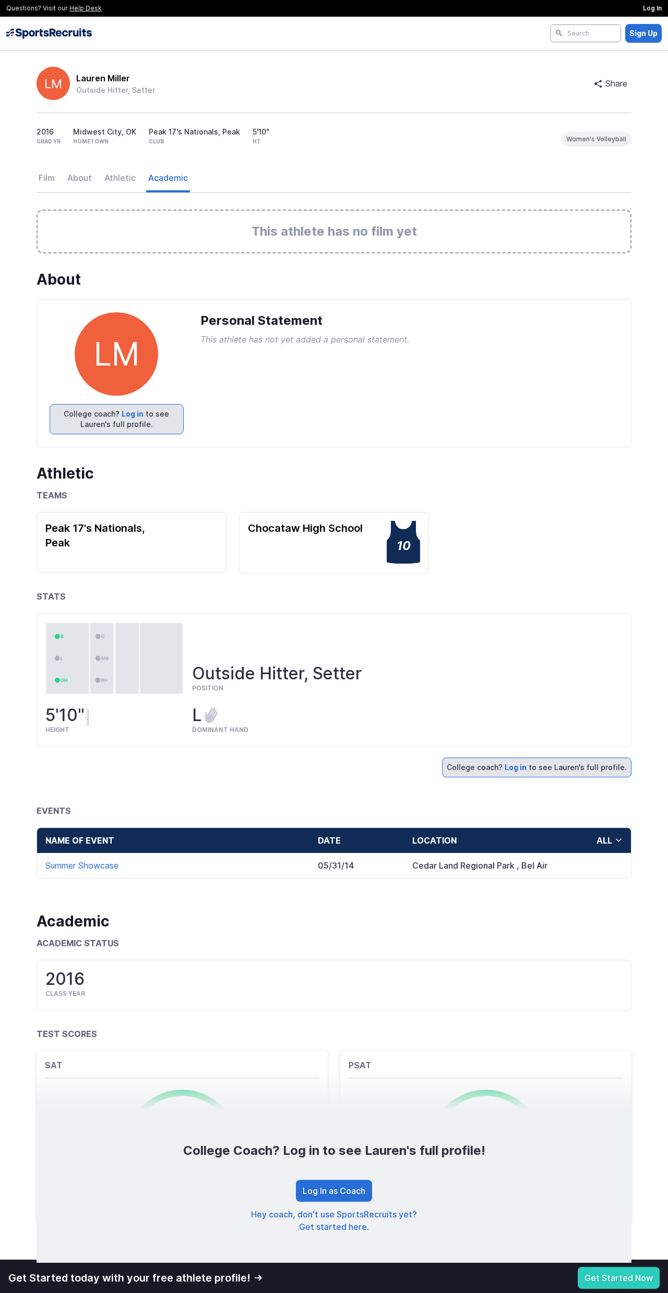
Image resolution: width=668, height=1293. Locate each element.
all (604, 840)
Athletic (120, 178)
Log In (652, 8)
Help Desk (85, 8)
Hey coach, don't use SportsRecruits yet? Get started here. (334, 1220)
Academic (168, 178)
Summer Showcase (81, 865)
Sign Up (643, 33)
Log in (133, 413)
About (79, 178)
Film (47, 178)
